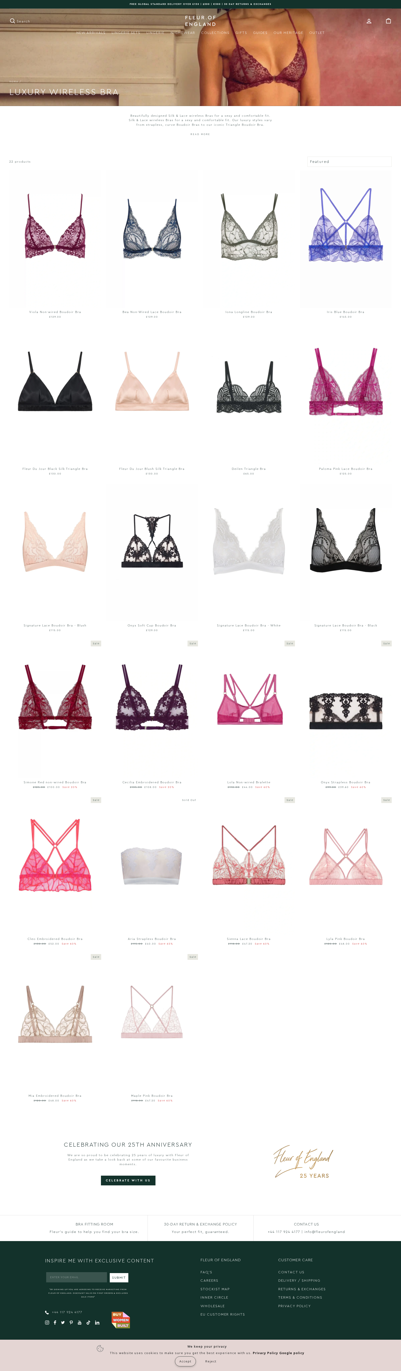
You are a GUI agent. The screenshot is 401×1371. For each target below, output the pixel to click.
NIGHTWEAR (183, 33)
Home (13, 81)
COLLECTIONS (215, 33)
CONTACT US (291, 1272)
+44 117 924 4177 (66, 1312)
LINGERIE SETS (126, 33)
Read (195, 134)
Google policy (291, 1353)
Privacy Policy (265, 1353)
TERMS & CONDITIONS (300, 1297)
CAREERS (209, 1280)
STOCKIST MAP (215, 1289)
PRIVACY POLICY (294, 1306)
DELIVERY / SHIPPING (299, 1280)
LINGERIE (155, 33)
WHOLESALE (212, 1306)
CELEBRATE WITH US (128, 1180)
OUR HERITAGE (288, 33)
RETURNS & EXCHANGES (302, 1289)
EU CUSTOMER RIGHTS (222, 1314)
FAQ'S (206, 1272)
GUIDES (260, 33)
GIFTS (241, 33)
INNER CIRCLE (214, 1297)
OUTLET (317, 33)
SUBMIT (119, 1277)
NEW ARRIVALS (91, 33)
